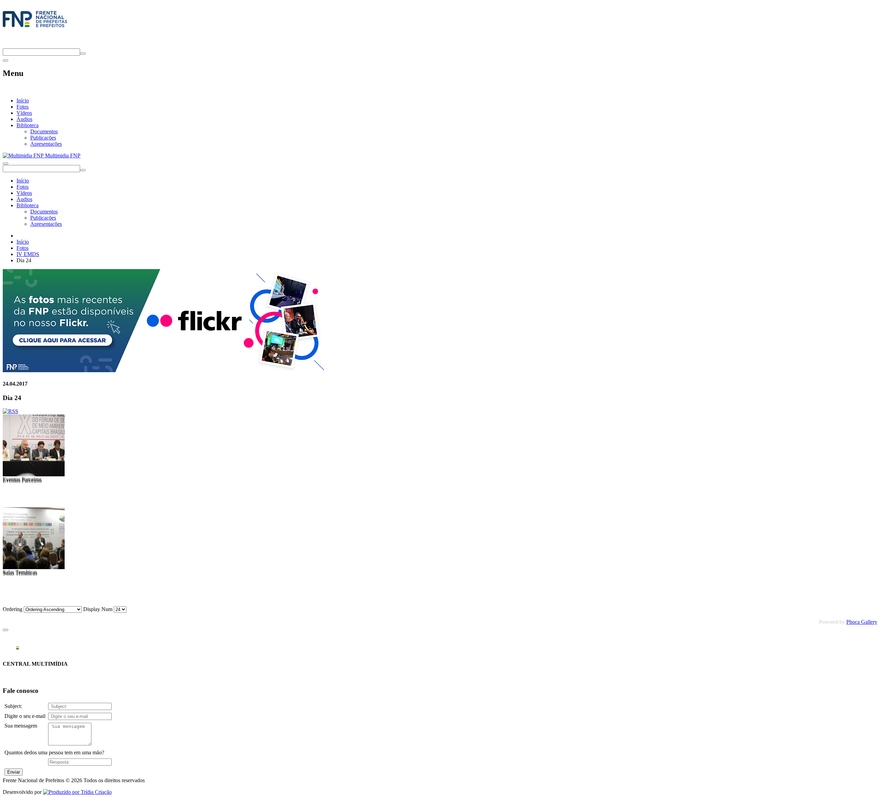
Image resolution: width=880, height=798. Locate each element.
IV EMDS (27, 254)
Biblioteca (27, 125)
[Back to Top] (5, 630)
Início (22, 100)
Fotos (22, 107)
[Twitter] (6, 45)
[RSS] (10, 411)
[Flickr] (164, 370)
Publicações (43, 138)
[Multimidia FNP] (35, 27)
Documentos (44, 131)
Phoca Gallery (861, 622)
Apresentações (46, 144)
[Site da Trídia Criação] (77, 792)
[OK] (83, 54)
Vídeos (24, 113)
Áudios (24, 119)
